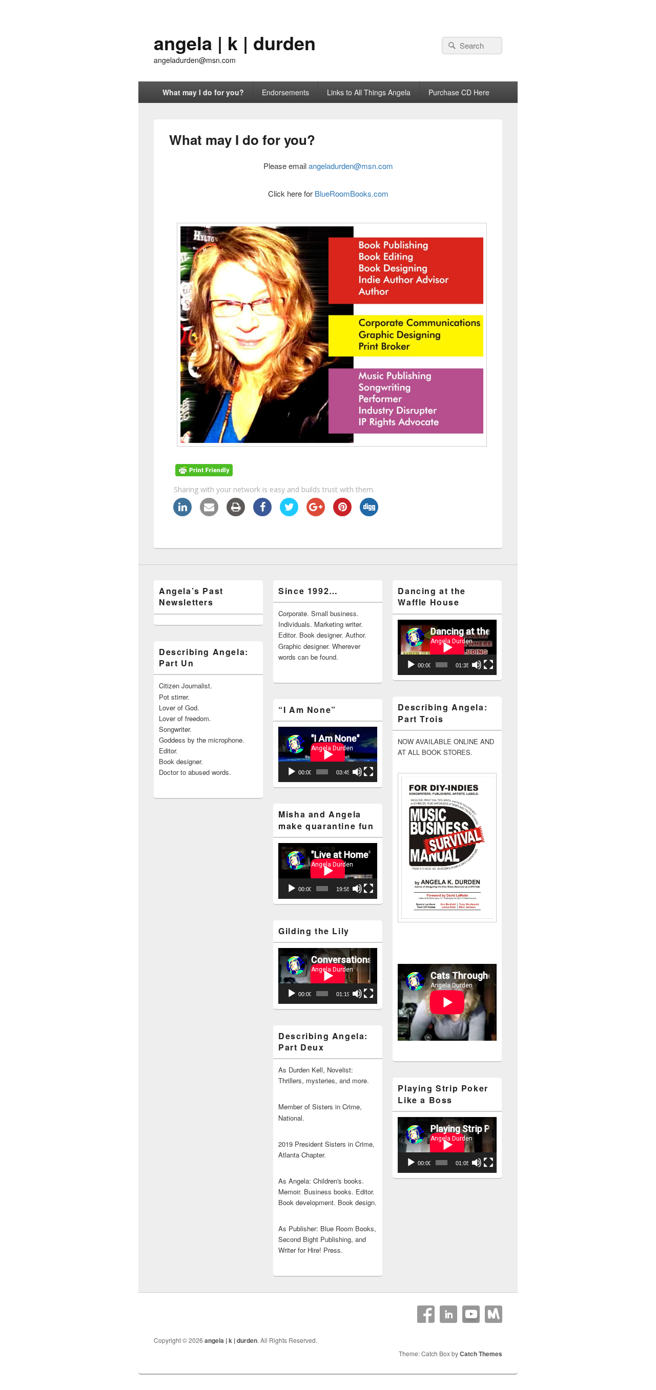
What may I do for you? (203, 92)
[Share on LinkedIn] (182, 513)
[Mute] (357, 772)
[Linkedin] (448, 1314)
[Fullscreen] (368, 772)
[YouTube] (471, 1314)
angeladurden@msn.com (351, 165)
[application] (327, 754)
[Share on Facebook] (262, 513)
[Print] (236, 513)
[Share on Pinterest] (342, 513)
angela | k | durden (235, 42)
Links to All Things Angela (369, 92)
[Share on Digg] (369, 513)
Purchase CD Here (458, 92)
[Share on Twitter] (289, 513)
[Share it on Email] (209, 513)
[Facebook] (426, 1314)
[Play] (291, 772)
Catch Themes (481, 1353)
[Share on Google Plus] (315, 513)
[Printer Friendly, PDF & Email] (205, 473)
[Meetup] (493, 1314)
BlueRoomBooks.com (351, 193)
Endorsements (285, 92)
